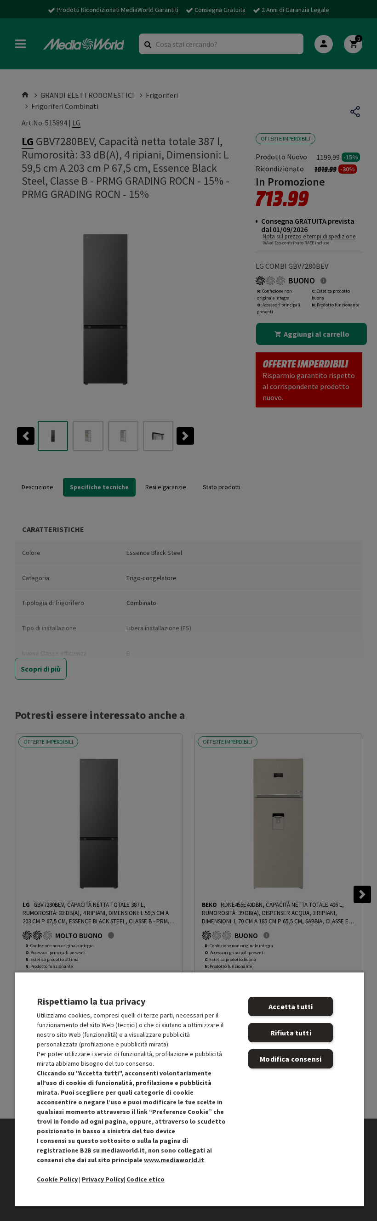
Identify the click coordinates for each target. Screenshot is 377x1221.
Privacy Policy (103, 1179)
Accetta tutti (290, 1006)
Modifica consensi (290, 1058)
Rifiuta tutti (290, 1032)
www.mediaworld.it (174, 1160)
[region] (189, 1089)
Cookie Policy (57, 1179)
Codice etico (145, 1179)
